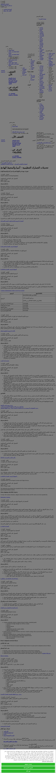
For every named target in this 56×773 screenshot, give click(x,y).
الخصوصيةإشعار (50, 761)
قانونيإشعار (44, 761)
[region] (28, 761)
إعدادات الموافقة (28, 764)
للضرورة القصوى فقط (28, 767)
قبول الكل (28, 771)
